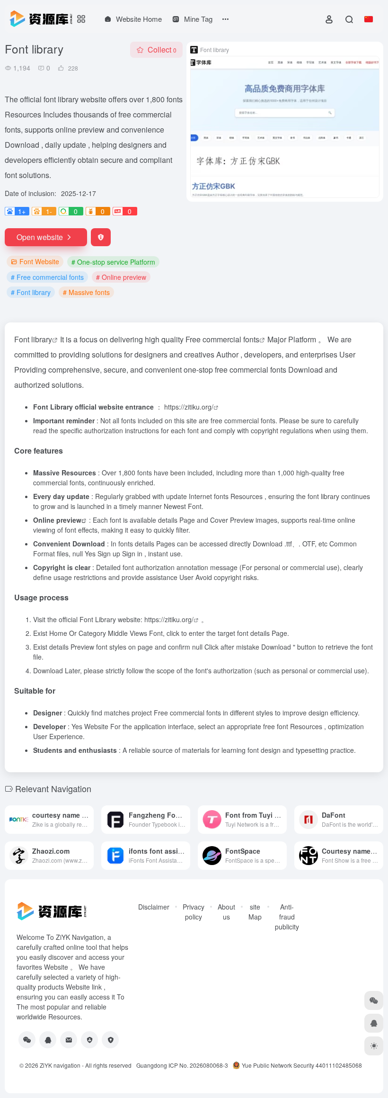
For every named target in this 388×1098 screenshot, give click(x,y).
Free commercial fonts (222, 339)
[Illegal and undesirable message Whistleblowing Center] (89, 1039)
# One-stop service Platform (113, 262)
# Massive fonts (86, 292)
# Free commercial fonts (47, 277)
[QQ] (47, 1039)
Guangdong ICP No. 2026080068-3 (182, 1065)
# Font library (31, 292)
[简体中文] (369, 19)
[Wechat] (26, 1039)
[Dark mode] (373, 1045)
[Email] (68, 1039)
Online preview (57, 520)
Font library (33, 339)
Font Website (39, 261)
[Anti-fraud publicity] (110, 1039)
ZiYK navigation (60, 1065)
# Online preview (121, 277)
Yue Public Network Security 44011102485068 (302, 1065)
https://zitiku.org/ (188, 406)
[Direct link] (85, 813)
